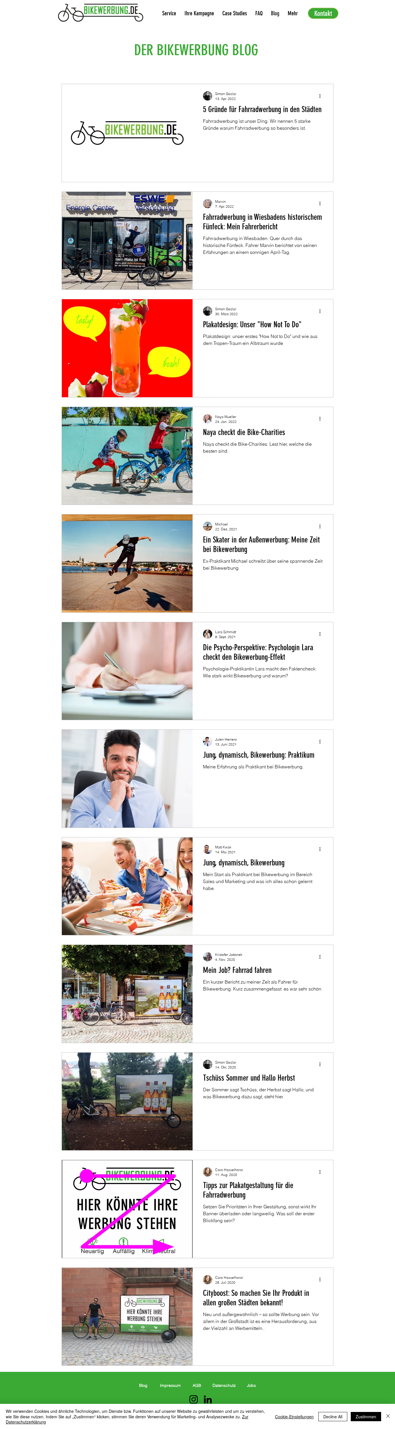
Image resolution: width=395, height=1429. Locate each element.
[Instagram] (193, 1399)
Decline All (332, 1416)
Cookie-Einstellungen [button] (294, 1416)
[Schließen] (388, 1416)
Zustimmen (366, 1416)
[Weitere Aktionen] (321, 95)
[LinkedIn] (207, 1399)
